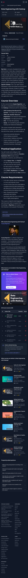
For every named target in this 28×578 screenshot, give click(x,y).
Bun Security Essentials (6, 526)
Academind (3, 551)
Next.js (16, 517)
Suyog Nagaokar (5, 223)
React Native (17, 526)
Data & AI (17, 540)
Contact (3, 569)
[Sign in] (26, 2)
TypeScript (17, 518)
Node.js (16, 515)
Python (16, 507)
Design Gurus (4, 547)
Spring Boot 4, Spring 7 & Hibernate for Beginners (6, 514)
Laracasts (3, 554)
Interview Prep (18, 524)
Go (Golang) (17, 520)
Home (2, 5)
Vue (15, 509)
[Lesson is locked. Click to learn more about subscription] (25, 321)
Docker (16, 527)
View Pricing (10, 287)
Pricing (2, 563)
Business (17, 544)
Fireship (3, 553)
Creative (16, 545)
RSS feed (3, 572)
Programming (18, 538)
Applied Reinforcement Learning (6, 508)
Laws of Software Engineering (5, 518)
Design (16, 542)
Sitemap (3, 571)
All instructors (4, 558)
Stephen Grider (4, 549)
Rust (16, 531)
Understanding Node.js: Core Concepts (6, 511)
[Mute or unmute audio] (7, 303)
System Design (18, 522)
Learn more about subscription (12, 352)
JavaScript (17, 513)
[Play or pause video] (3, 303)
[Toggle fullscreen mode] (24, 303)
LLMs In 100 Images (5, 524)
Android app (4, 567)
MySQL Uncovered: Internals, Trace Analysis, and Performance (6, 521)
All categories (18, 533)
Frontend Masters (5, 538)
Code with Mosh (4, 545)
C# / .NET (17, 511)
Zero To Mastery (4, 540)
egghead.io (3, 556)
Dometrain (3, 542)
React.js (16, 506)
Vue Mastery (4, 544)
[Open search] (24, 2)
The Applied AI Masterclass (7, 506)
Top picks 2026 (4, 565)
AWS (16, 529)
